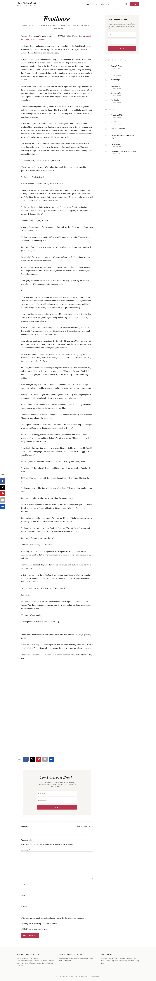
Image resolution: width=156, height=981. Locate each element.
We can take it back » (84, 826)
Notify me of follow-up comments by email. (40, 923)
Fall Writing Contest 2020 (53, 25)
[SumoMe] (51, 759)
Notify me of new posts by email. (36, 929)
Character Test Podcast (40, 961)
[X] (32, 759)
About (95, 4)
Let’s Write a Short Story (24, 961)
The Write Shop (34, 958)
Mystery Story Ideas (119, 958)
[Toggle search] (126, 4)
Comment (25, 849)
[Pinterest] (38, 759)
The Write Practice (22, 958)
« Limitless (25, 826)
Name (24, 884)
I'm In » (57, 807)
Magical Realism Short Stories (83, 958)
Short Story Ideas (106, 958)
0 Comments (58, 28)
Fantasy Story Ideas (125, 961)
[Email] (45, 759)
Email (24, 895)
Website (24, 906)
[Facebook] (26, 759)
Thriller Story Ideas (112, 961)
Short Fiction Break (26, 3)
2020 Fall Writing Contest (80, 25)
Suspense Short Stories (66, 958)
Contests (105, 4)
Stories (86, 4)
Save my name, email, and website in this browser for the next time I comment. (53, 918)
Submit (134, 4)
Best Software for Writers (33, 963)
